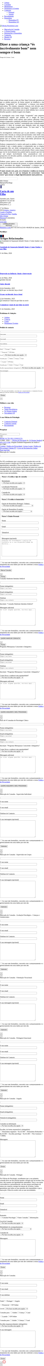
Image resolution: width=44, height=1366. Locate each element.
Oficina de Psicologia (19, 440)
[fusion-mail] (1, 187)
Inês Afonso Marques (4, 217)
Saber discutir (5, 284)
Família (14, 214)
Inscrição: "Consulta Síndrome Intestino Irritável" (16, 604)
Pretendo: (3, 1215)
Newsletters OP (9, 413)
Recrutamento (9, 425)
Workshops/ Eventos (11, 323)
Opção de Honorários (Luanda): (12, 509)
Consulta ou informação (8, 1124)
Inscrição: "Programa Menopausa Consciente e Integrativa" (20, 672)
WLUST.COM (5, 442)
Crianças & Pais (5, 214)
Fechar (3, 576)
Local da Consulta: (6, 1221)
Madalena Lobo (5, 227)
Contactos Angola (10, 423)
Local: (1, 355)
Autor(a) (12, 210)
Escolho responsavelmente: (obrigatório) (10, 368)
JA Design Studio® (35, 440)
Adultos (7, 317)
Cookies (3, 446)
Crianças (7, 319)
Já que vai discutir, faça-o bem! (11, 294)
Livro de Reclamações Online (27, 448)
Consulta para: (3, 358)
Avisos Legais (28, 446)
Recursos (7, 407)
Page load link (5, 450)
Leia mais (3, 222)
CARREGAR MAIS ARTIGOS (9, 224)
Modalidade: (6, 481)
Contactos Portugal (10, 421)
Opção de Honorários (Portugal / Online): (16, 504)
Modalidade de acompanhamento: (11, 1227)
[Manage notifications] (4, 1362)
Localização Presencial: (10, 487)
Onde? (1, 349)
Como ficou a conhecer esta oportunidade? (14, 675)
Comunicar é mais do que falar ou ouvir (14, 305)
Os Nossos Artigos (10, 411)
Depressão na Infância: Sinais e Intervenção (16, 273)
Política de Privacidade (23, 392)
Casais (6, 321)
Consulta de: (6, 492)
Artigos (6, 210)
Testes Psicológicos (10, 409)
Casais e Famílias (6, 212)
